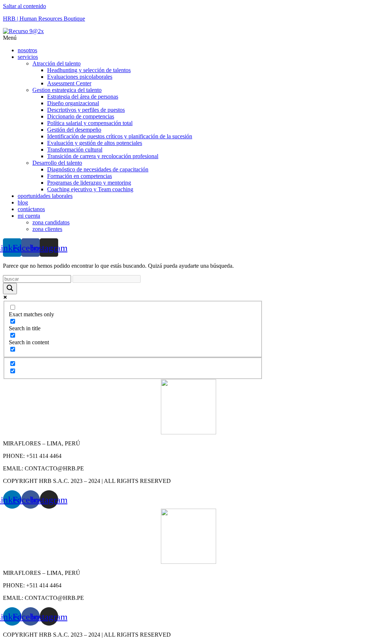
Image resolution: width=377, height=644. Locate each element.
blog (23, 202)
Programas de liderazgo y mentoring (89, 182)
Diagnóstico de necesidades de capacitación (97, 169)
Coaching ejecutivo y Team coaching (90, 189)
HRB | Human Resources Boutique (44, 18)
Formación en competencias (79, 176)
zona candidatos (51, 222)
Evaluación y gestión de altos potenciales (94, 143)
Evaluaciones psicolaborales (79, 77)
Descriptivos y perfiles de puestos (86, 110)
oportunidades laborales (45, 196)
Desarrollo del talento (57, 163)
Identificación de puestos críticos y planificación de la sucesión (119, 136)
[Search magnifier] (10, 288)
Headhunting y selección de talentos (89, 70)
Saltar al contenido (24, 6)
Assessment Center (69, 83)
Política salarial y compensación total (90, 123)
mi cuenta (29, 216)
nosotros (27, 50)
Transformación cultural (74, 149)
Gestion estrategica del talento (67, 90)
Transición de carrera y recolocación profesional (102, 156)
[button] (188, 38)
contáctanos (31, 209)
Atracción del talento (56, 63)
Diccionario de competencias (80, 116)
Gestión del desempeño (74, 130)
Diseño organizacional (73, 103)
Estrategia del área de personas (82, 96)
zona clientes (47, 229)
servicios (28, 57)
